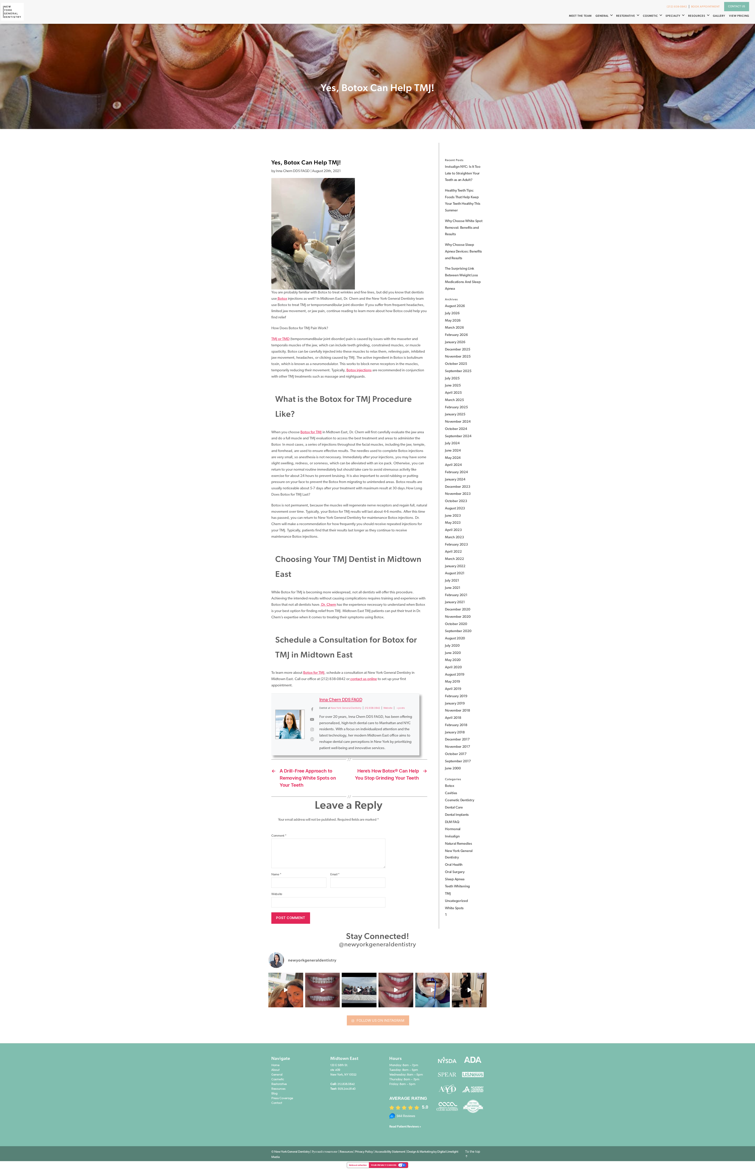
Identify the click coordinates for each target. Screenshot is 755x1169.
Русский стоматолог (325, 1151)
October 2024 (456, 429)
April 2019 (453, 689)
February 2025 (456, 407)
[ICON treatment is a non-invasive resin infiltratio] (395, 990)
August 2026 (455, 306)
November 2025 (458, 356)
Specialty (673, 15)
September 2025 (458, 371)
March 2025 (454, 400)
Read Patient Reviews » (405, 1126)
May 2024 (453, 457)
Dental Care (454, 807)
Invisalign (452, 836)
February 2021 (456, 595)
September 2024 (458, 436)
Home (275, 1065)
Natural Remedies (458, 843)
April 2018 (453, 717)
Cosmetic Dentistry (459, 800)
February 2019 (456, 696)
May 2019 (452, 681)
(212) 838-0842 (677, 6)
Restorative (625, 15)
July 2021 (452, 580)
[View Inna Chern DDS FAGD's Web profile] (312, 739)
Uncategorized (456, 901)
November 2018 (457, 710)
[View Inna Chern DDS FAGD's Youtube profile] (312, 719)
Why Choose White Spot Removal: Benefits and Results (463, 227)
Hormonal (452, 829)
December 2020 (457, 609)
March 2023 (454, 537)
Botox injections (359, 370)
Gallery (719, 15)
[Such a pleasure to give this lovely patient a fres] (322, 990)
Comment (278, 835)
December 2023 (457, 486)
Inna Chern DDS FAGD (340, 699)
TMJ (448, 893)
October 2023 (456, 501)
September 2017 (458, 761)
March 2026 (454, 327)
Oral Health (453, 864)
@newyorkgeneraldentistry (377, 945)
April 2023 (453, 530)
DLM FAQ (452, 822)
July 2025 (452, 378)
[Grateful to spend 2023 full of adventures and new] (469, 990)
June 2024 (453, 450)
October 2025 (456, 363)
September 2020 (458, 631)
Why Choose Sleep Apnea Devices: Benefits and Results (463, 251)
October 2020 (456, 624)
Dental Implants (457, 814)
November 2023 (458, 493)
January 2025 (455, 414)
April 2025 (453, 392)
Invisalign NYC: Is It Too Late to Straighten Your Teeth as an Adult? (462, 173)
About (275, 1069)
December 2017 (457, 739)
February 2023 (456, 544)
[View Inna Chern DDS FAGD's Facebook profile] (312, 709)
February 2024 (456, 472)
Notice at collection (358, 1165)
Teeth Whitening (457, 886)
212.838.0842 (372, 707)
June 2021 (452, 587)
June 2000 (453, 768)
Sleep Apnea (454, 879)
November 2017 (457, 746)
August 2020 (455, 638)
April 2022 (453, 551)
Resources (696, 15)
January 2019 (455, 703)
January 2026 (455, 342)
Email (335, 874)
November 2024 (458, 421)
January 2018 (455, 732)
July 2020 (452, 645)
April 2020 (453, 667)
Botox (282, 299)
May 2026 (453, 320)
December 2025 (457, 349)
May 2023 (453, 522)
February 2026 (456, 335)
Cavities (451, 793)
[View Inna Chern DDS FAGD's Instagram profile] (312, 729)
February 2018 (456, 725)
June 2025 (453, 385)
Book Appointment (705, 6)
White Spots (454, 908)
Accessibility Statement (390, 1151)
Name (276, 874)
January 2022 (455, 566)
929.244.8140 (346, 1088)
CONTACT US (736, 6)
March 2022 (454, 559)
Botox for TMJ (311, 432)
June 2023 (453, 515)
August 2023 (455, 508)
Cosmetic (650, 15)
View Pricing (739, 15)
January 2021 (455, 602)
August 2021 (454, 573)
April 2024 (453, 465)
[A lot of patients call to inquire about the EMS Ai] (432, 990)
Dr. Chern (328, 605)
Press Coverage (282, 1098)
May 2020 (453, 660)
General (602, 15)
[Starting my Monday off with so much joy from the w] (285, 990)
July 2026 (452, 313)
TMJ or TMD (280, 339)
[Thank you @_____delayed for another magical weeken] (359, 990)
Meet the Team (580, 15)
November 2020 (458, 616)
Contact (276, 1102)
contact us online (363, 679)
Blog (274, 1093)
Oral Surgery (455, 872)
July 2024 (452, 443)
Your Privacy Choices (384, 1165)
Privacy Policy (364, 1151)
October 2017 (456, 754)
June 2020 (453, 653)
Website (276, 894)
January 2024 (455, 479)
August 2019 (454, 674)
